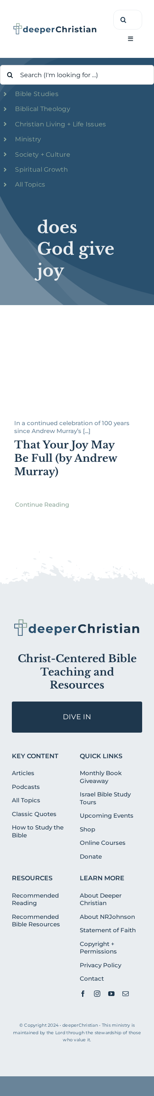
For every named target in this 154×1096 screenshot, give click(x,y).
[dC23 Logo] (55, 25)
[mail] (125, 993)
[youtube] (111, 993)
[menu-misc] (77, 621)
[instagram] (97, 993)
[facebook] (83, 993)
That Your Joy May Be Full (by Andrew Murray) (65, 458)
